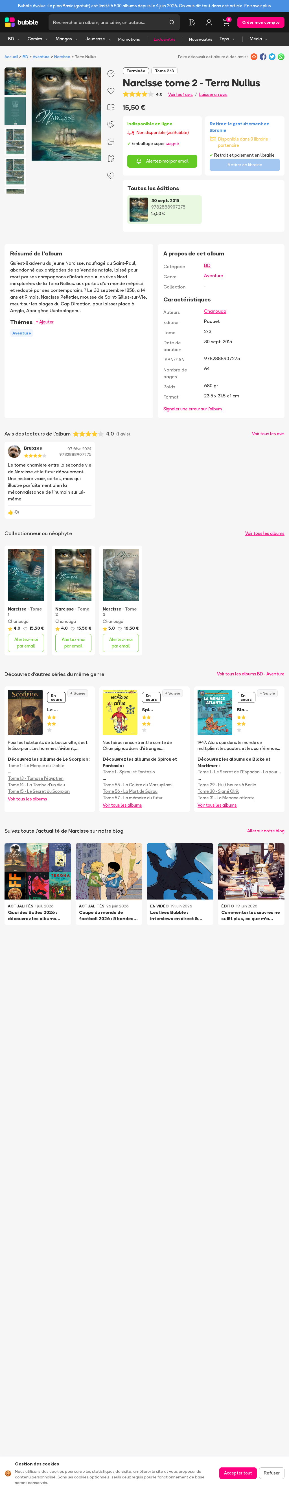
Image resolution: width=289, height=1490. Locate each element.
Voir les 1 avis (180, 94)
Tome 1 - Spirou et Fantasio (129, 771)
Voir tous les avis (268, 433)
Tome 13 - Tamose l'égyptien (36, 778)
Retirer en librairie (245, 164)
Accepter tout (238, 1473)
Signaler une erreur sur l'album (192, 409)
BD (11, 38)
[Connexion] (209, 22)
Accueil (11, 56)
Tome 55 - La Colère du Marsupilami (137, 784)
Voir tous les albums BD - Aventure (250, 674)
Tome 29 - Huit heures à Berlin (227, 784)
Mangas (64, 38)
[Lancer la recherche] (172, 22)
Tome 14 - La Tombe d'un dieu (36, 784)
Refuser (272, 1473)
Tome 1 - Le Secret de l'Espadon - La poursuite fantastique (239, 771)
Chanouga (215, 311)
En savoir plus (257, 5)
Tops (224, 38)
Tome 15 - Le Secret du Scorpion (39, 791)
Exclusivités (164, 39)
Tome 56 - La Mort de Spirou (130, 791)
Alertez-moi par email (167, 161)
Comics (35, 38)
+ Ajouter (45, 322)
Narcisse (62, 56)
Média (256, 38)
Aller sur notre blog (265, 830)
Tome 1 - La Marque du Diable (36, 765)
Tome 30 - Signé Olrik (218, 791)
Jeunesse (95, 38)
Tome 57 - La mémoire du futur (133, 797)
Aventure (41, 56)
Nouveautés (200, 39)
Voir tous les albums (264, 533)
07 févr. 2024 (79, 448)
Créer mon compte (261, 22)
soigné (172, 143)
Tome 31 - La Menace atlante (226, 797)
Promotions (129, 39)
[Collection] (192, 22)
